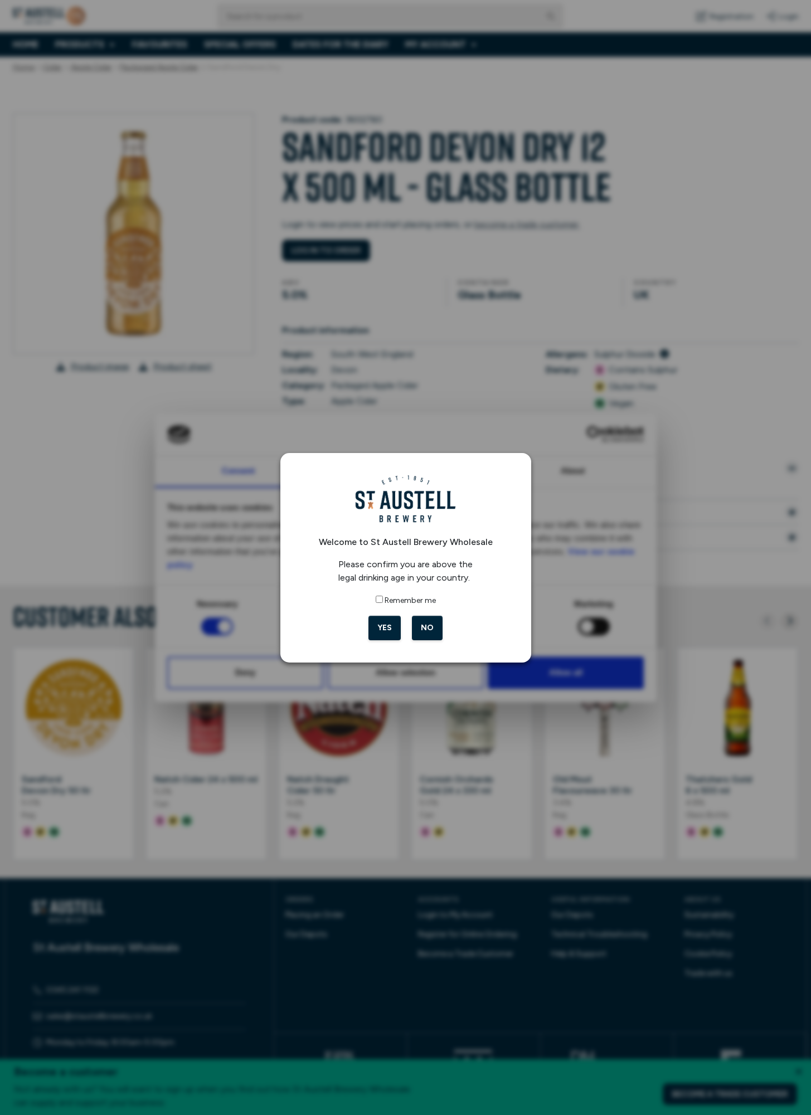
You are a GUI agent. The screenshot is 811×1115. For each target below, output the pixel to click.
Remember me (410, 600)
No (427, 627)
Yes (384, 627)
